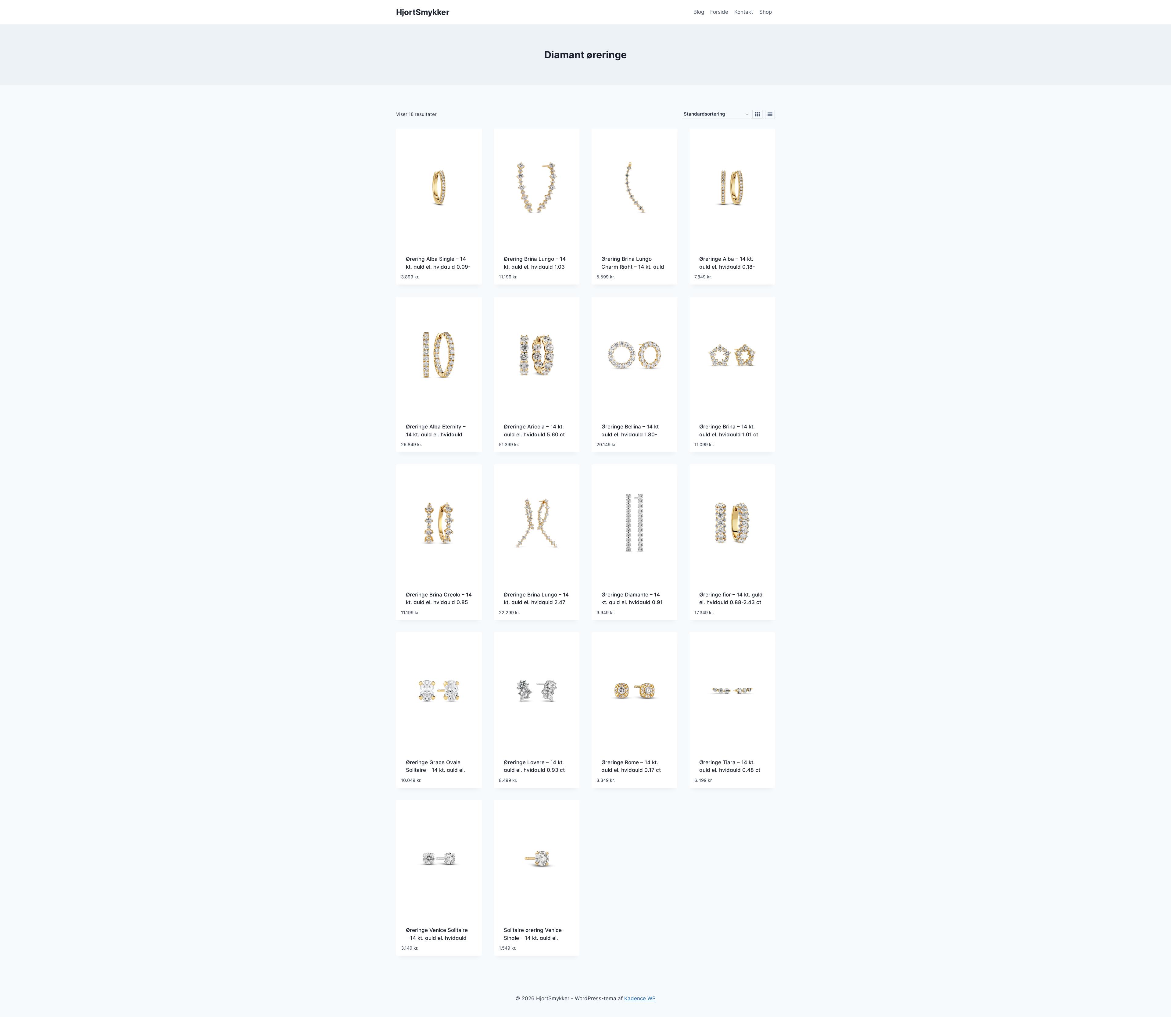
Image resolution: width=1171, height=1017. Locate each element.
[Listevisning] (770, 114)
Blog (698, 12)
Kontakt (743, 12)
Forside (719, 12)
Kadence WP (640, 998)
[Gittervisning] (757, 114)
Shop (765, 12)
